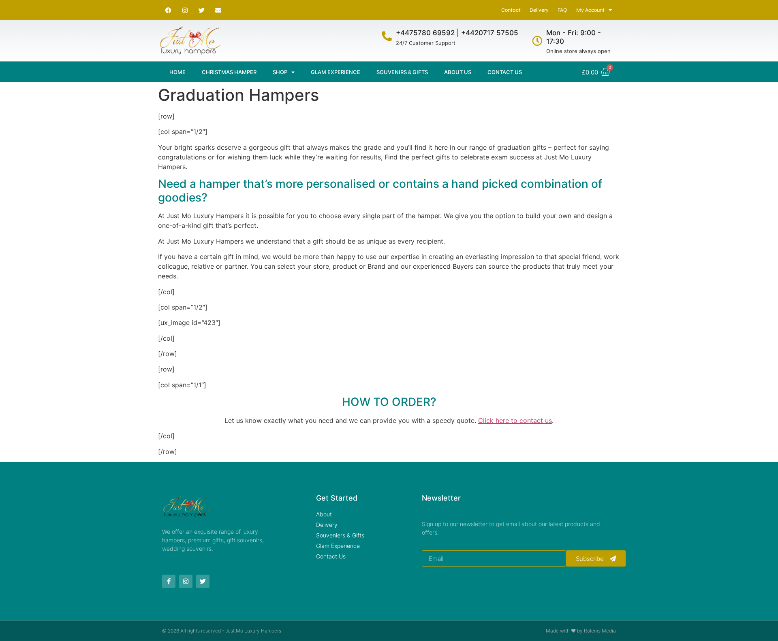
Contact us (504, 72)
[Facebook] (168, 10)
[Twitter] (201, 10)
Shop (280, 72)
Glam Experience (335, 72)
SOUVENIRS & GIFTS (402, 72)
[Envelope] (218, 10)
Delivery (539, 10)
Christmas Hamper (229, 72)
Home (177, 72)
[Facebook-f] (168, 581)
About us (457, 72)
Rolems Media (600, 631)
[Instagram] (185, 10)
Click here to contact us (515, 420)
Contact (511, 10)
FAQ (562, 10)
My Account (590, 10)
